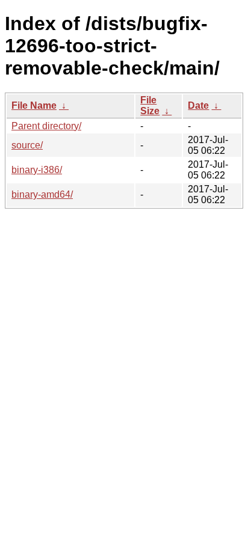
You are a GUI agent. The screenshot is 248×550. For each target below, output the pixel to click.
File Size (150, 105)
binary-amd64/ (42, 194)
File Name (34, 105)
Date (198, 105)
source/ (27, 145)
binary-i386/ (36, 170)
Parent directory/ (46, 126)
